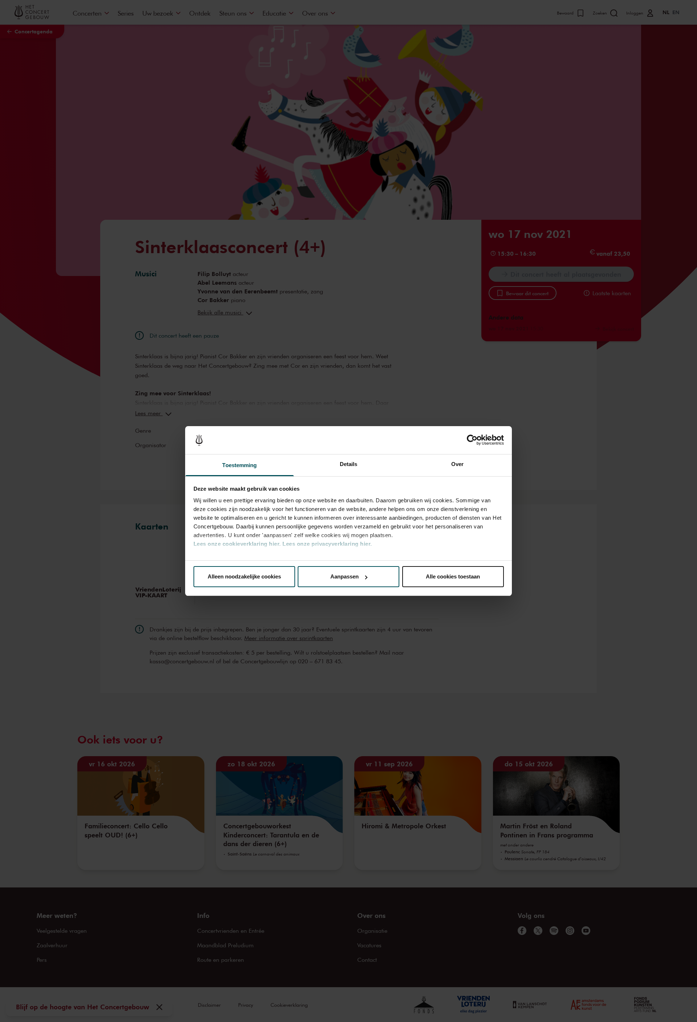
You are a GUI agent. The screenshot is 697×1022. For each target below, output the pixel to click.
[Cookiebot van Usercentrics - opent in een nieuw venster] (472, 440)
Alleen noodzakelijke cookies (244, 576)
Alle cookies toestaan (453, 576)
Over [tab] (457, 464)
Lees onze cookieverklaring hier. (237, 544)
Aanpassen (344, 576)
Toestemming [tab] (239, 465)
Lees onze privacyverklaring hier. (327, 544)
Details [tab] (349, 464)
